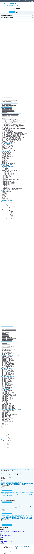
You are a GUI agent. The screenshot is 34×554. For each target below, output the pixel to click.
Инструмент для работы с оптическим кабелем (8, 232)
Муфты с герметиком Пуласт (6, 382)
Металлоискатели (4, 413)
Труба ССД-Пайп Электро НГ (6, 169)
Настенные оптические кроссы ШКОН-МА (7, 213)
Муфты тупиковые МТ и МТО (6, 383)
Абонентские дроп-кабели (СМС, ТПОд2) (7, 227)
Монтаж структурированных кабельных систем (8, 22)
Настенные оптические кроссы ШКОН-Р (7, 216)
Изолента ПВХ (4, 461)
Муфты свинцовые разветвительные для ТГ (8, 360)
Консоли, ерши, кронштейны (6, 116)
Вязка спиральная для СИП (5, 437)
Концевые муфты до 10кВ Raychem (6, 399)
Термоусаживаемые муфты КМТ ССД (7, 388)
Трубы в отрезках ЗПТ (5, 177)
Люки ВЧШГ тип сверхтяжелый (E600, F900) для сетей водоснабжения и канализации (13, 134)
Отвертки (3, 423)
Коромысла (3, 427)
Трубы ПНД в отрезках (5, 180)
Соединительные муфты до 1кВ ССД (7, 400)
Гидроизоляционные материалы (6, 101)
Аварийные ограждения (5, 157)
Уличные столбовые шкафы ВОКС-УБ (7, 231)
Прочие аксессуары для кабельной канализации (8, 150)
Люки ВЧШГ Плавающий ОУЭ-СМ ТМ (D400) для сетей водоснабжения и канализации (13, 128)
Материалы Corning (4, 343)
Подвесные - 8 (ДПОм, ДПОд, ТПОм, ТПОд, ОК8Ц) (8, 233)
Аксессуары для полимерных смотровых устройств (9, 105)
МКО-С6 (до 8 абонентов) (5, 243)
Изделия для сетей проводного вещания (7, 441)
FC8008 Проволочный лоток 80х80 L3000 (5, 542)
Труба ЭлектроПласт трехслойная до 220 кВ (8, 173)
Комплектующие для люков (6, 127)
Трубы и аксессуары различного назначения (7, 166)
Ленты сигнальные (4, 162)
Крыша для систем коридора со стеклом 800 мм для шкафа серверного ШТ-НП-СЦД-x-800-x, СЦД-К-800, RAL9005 (16, 495)
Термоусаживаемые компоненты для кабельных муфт (9, 395)
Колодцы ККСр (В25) (4, 93)
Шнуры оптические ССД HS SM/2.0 (6, 324)
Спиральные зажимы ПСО (5, 336)
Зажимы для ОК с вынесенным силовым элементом (9, 329)
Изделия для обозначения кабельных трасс (8, 152)
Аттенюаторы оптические (5, 318)
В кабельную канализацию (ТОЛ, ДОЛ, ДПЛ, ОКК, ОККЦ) (9, 235)
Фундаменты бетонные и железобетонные (7, 164)
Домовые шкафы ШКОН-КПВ (6, 207)
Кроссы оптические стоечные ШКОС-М (7, 222)
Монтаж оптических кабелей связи (6, 200)
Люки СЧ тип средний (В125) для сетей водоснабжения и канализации (11, 138)
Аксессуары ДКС (4, 193)
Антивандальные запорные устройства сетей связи (9, 141)
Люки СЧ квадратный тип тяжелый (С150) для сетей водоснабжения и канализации (13, 120)
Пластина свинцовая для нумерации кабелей (8, 366)
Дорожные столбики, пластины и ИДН (7, 154)
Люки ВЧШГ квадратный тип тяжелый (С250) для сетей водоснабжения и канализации (13, 122)
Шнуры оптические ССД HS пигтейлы (7, 325)
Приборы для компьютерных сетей (6, 415)
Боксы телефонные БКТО (5, 447)
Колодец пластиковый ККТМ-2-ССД (5, 528)
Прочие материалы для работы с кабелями (8, 352)
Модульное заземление (5, 198)
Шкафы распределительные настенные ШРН (8, 449)
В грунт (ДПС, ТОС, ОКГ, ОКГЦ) (6, 237)
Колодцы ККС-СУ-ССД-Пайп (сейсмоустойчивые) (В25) (9, 100)
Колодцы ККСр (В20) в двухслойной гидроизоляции (9, 96)
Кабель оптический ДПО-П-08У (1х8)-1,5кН (5, 535)
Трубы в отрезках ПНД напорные (6, 176)
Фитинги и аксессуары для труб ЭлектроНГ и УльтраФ (9, 170)
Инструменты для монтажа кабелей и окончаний (8, 410)
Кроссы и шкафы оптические (5, 201)
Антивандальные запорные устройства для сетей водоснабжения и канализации (13, 137)
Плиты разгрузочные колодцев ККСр (7, 109)
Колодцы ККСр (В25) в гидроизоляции (7, 97)
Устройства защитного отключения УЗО (7, 457)
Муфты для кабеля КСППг (5, 386)
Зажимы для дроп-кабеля (5, 332)
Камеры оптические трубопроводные (7, 106)
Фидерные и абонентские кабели (6, 229)
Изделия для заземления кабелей (6, 354)
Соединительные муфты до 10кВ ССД (7, 404)
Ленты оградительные (5, 155)
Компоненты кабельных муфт (6, 401)
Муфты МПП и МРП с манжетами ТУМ (7, 381)
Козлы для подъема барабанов (6, 147)
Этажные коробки (4, 225)
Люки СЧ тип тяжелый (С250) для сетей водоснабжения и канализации (11, 139)
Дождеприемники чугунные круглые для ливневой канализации (10, 114)
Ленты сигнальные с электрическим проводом (8, 163)
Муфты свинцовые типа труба (6, 361)
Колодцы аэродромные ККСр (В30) (6, 99)
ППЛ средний (3, 118)
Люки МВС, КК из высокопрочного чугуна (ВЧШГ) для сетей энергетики (11, 135)
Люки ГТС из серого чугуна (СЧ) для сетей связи (8, 142)
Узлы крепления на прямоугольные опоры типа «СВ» (9, 330)
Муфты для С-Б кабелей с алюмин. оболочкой (8, 374)
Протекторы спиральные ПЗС (6, 438)
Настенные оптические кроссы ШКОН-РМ (7, 215)
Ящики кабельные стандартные (6, 453)
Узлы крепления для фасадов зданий (7, 337)
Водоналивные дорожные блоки (6, 153)
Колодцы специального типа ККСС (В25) (7, 102)
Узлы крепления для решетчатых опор (7, 339)
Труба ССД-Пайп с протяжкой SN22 (6, 171)
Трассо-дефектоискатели (5, 411)
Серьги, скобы (4, 333)
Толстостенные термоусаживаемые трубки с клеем (9, 394)
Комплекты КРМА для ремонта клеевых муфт (8, 364)
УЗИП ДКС (3, 197)
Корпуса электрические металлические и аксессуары (9, 458)
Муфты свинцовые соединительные (7, 356)
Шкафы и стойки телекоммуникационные (25, 469)
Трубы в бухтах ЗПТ (4, 178)
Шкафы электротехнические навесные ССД (8, 464)
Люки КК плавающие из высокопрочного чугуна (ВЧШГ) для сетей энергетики (12, 126)
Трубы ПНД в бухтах (4, 167)
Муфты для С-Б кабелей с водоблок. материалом (8, 373)
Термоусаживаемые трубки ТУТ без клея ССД (8, 392)
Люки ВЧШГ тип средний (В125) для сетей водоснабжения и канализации (12, 124)
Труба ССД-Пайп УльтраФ (5, 168)
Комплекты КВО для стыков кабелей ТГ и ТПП (8, 363)
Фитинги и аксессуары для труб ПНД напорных (8, 182)
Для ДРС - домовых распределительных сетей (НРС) (9, 238)
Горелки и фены (4, 425)
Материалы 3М (4, 345)
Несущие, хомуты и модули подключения (7, 446)
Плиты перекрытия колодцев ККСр (7, 108)
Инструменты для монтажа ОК (6, 328)
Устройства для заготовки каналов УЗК (7, 146)
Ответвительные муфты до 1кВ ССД (7, 402)
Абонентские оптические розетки (6, 209)
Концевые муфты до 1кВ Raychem (6, 397)
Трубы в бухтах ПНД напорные (6, 175)
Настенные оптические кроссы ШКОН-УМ (7, 212)
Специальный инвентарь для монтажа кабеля (7, 143)
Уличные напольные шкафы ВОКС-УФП (7, 214)
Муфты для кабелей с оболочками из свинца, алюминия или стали (10, 355)
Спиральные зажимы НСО (5, 335)
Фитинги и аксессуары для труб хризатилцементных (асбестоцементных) (12, 188)
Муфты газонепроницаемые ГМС (6, 362)
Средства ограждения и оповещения (6, 151)
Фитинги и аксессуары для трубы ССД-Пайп (8, 181)
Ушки (2, 331)
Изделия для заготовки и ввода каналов (7, 145)
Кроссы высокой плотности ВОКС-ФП (7, 204)
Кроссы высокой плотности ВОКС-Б (7, 218)
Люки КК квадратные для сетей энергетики (8, 123)
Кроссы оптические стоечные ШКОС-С (7, 223)
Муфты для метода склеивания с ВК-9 (7, 357)
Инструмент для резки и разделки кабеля (7, 421)
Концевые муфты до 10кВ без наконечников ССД (8, 406)
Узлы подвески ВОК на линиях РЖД (7, 340)
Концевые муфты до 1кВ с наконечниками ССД (8, 408)
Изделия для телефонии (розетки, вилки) (7, 454)
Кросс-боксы (3, 203)
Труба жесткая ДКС (4, 185)
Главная (2, 469)
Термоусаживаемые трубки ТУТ (6, 347)
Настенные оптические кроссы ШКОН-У (7, 202)
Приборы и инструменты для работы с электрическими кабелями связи (11, 409)
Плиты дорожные (4, 112)
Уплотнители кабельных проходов (6, 403)
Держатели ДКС (4, 196)
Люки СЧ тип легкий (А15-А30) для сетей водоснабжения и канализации (11, 140)
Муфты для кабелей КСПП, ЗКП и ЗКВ (7, 385)
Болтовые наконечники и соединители (7, 390)
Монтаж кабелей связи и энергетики (6, 341)
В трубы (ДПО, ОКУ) (4, 236)
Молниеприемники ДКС (5, 195)
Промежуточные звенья (5, 334)
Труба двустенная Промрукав (6, 172)
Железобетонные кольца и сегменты (7, 129)
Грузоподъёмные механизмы (6, 144)
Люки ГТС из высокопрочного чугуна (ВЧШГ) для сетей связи (10, 121)
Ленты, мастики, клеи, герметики (6, 350)
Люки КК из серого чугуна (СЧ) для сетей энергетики (9, 131)
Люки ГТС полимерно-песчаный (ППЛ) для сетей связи (9, 117)
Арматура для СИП (4, 435)
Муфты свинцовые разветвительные (7, 358)
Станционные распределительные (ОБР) (7, 239)
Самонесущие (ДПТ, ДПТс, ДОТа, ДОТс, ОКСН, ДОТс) (9, 234)
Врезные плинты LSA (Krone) (6, 443)
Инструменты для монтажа (5, 428)
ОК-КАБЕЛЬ (3, 240)
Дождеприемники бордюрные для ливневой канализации (10, 115)
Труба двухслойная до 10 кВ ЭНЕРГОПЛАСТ (8, 187)
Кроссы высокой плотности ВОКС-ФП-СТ (7, 219)
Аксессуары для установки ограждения (7, 156)
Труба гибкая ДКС (4, 186)
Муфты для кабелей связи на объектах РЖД (7, 368)
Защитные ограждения (5, 161)
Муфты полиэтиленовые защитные (6, 375)
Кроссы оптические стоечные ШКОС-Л (7, 217)
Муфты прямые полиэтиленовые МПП (7, 377)
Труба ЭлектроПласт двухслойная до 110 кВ (8, 174)
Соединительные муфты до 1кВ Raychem (7, 396)
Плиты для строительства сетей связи (6, 107)
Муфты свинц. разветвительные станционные (8, 359)
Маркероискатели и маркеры (6, 412)
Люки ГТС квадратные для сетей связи (7, 130)
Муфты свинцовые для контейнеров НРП (7, 365)
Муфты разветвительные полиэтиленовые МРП (8, 378)
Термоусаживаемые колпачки (6, 351)
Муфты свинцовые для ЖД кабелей (7, 369)
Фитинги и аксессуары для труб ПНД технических (8, 183)
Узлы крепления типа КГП (5, 434)
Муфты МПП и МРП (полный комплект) (7, 380)
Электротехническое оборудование (6, 455)
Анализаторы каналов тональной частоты (8, 418)
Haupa (3, 422)
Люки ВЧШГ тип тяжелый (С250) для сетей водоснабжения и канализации (12, 132)
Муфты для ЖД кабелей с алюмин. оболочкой (8, 371)
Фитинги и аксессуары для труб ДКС (7, 184)
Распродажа (3, 465)
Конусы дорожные (4, 160)
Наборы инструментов (5, 424)
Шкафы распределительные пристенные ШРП (8, 450)
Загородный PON (4, 228)
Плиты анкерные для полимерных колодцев (8, 110)
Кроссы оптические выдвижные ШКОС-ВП (7, 221)
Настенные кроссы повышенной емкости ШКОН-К (8, 206)
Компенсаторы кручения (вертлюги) (7, 148)
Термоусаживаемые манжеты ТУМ (6, 348)
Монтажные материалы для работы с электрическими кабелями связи (11, 342)
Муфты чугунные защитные (5, 367)
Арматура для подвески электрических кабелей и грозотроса (9, 426)
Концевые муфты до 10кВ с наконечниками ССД (8, 405)
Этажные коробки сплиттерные (6, 208)
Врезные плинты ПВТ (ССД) (5, 444)
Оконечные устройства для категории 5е (7, 442)
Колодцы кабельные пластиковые (6, 104)
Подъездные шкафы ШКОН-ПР (6, 210)
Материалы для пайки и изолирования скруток (8, 349)
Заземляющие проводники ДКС (6, 191)
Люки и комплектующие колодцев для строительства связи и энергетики (11, 113)
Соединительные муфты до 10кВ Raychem (7, 398)
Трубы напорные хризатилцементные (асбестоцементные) (10, 189)
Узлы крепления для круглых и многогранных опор (9, 338)
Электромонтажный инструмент (6, 391)
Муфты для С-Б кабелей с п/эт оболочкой (7, 372)
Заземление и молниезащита (5, 190)
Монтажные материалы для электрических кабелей (9, 463)
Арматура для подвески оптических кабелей (7, 326)
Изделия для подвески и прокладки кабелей (8, 353)
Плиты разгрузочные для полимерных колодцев (8, 111)
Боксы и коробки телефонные (6, 448)
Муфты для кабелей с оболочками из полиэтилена (8, 376)
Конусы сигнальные (4, 159)
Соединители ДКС (4, 194)
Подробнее (7, 490)
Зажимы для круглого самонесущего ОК (7, 327)
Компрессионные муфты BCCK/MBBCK (7, 387)
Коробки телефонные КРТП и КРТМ (6, 440)
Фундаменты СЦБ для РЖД (5, 165)
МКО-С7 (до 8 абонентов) (5, 246)
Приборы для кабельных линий (6, 419)
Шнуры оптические (4, 322)
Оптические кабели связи (4, 226)
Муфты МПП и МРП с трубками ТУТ (6, 379)
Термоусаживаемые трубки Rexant (6, 462)
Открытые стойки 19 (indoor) (6, 205)
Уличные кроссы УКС (5, 224)
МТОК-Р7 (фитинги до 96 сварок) (6, 242)
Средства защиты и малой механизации (7, 420)
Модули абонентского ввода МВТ (6, 445)
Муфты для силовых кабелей (5, 389)
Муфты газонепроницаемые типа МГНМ (7, 384)
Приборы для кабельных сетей (6, 416)
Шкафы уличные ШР (4, 451)
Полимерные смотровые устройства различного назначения (9, 103)
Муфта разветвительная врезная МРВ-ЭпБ (8, 370)
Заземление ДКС (4, 192)
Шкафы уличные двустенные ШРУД (6, 452)
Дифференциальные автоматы (6, 460)
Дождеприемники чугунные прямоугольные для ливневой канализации (11, 136)
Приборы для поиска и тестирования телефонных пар (9, 414)
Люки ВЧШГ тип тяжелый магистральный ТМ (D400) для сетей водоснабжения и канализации (14, 133)
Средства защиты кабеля (5, 158)
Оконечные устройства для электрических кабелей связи (9, 439)
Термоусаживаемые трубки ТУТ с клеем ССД (8, 393)
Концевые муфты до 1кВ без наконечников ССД (8, 407)
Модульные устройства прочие (6, 459)
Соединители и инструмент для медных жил (8, 346)
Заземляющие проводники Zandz (6, 199)
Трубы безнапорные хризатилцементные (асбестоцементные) (10, 179)
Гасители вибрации (4, 432)
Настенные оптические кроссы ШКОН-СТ (7, 211)
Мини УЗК (3, 149)
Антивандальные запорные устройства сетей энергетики (10, 119)
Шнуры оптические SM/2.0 (5, 321)
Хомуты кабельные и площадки (6, 344)
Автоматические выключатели (6, 456)
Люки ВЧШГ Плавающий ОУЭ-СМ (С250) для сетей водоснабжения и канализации (13, 125)
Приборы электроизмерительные (6, 417)
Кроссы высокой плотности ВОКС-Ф (7, 220)
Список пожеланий (4, 0)
